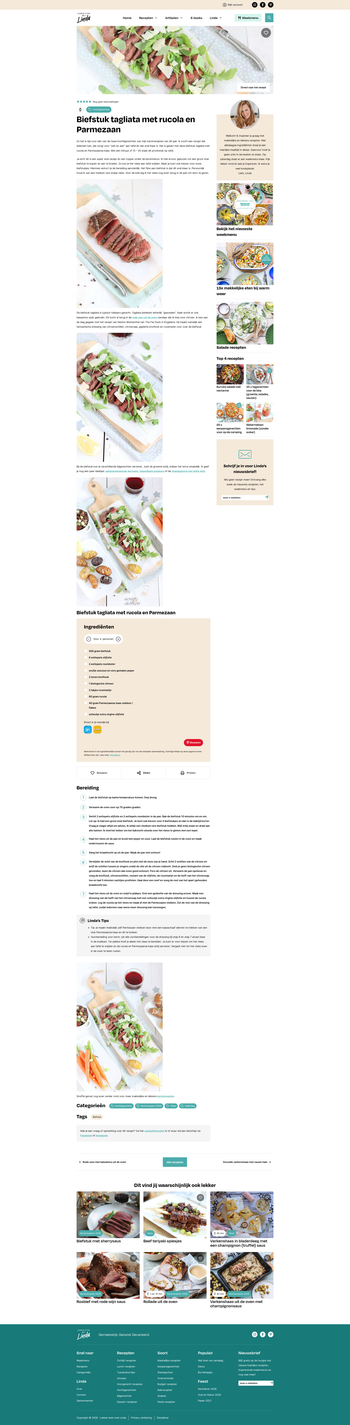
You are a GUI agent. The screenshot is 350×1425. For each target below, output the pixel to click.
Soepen (162, 1395)
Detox (201, 1366)
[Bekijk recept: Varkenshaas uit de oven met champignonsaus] (241, 1275)
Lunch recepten (126, 1366)
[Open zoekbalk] (269, 17)
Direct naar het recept (253, 87)
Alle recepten (175, 1162)
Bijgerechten (124, 1395)
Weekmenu (250, 18)
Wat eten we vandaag (210, 1360)
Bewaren (102, 772)
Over (79, 1388)
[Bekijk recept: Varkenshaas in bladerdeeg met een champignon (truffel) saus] (241, 1214)
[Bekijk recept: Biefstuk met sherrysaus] (108, 1214)
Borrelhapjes (205, 1372)
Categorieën (84, 1372)
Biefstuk (97, 1117)
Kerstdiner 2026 (207, 1388)
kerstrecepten (165, 1096)
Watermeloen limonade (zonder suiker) (257, 428)
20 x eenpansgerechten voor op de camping (229, 428)
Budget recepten (167, 1384)
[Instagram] (255, 5)
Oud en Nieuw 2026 (209, 1394)
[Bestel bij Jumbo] (97, 729)
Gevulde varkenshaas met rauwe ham (245, 1162)
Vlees (173, 1105)
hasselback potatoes (152, 471)
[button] (78, 101)
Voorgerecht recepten (130, 1384)
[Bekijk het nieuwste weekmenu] (245, 211)
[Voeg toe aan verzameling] (266, 33)
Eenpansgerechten (168, 1366)
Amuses (121, 1378)
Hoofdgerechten (101, 109)
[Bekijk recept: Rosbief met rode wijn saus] (108, 1275)
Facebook (86, 1135)
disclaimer (115, 755)
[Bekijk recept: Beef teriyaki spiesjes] (175, 1214)
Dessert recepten (127, 1401)
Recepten (146, 18)
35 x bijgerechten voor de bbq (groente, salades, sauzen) (257, 392)
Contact (81, 1394)
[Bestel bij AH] (88, 729)
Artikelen (171, 18)
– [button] (88, 639)
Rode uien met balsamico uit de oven (104, 1162)
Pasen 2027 (205, 1400)
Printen (191, 772)
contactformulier (154, 1130)
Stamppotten (165, 1372)
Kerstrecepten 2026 (151, 1105)
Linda (214, 18)
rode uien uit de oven (144, 317)
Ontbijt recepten (126, 1360)
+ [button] (118, 639)
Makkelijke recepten (169, 1360)
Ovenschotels (165, 1378)
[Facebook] (263, 5)
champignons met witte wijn (188, 471)
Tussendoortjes (126, 1372)
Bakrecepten (165, 1390)
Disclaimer (163, 1417)
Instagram (102, 1135)
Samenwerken (85, 1400)
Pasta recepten (166, 1401)
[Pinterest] (271, 5)
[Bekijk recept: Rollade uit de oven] (175, 1275)
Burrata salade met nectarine (229, 388)
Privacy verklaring (141, 1417)
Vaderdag (190, 1105)
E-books (196, 18)
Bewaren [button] (195, 742)
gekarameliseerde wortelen (121, 471)
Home (127, 18)
